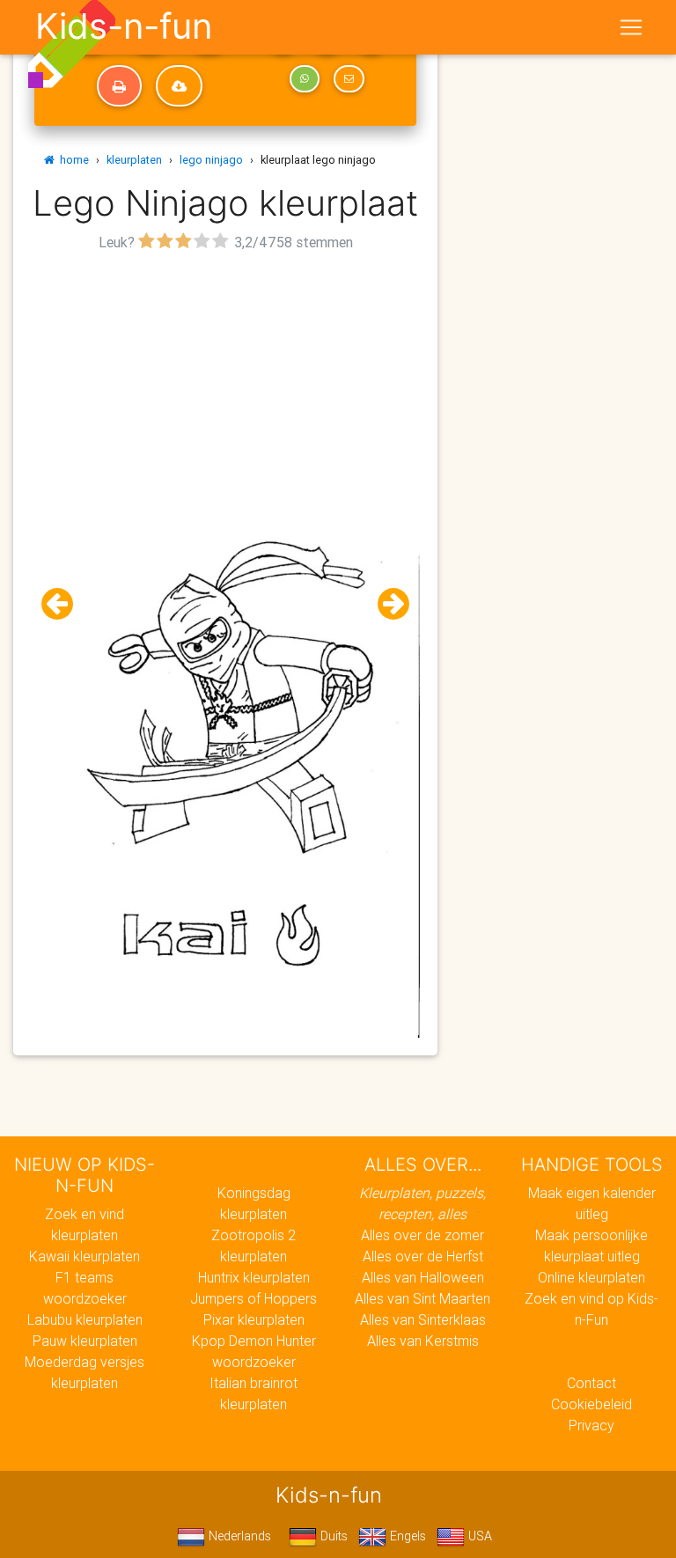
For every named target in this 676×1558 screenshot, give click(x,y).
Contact (591, 1383)
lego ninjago (211, 159)
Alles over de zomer (422, 1235)
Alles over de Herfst (423, 1256)
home (72, 159)
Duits (332, 1536)
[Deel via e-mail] (349, 79)
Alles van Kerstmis (423, 1340)
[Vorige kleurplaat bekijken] (64, 604)
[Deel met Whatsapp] (305, 79)
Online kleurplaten (591, 1277)
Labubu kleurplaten (85, 1319)
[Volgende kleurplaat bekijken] (386, 604)
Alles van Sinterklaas (423, 1319)
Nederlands (238, 1536)
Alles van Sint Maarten (422, 1298)
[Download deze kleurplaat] (179, 86)
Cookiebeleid (591, 1404)
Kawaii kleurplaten (84, 1256)
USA (478, 1536)
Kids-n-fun (123, 26)
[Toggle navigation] (631, 27)
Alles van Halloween (423, 1277)
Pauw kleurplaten (85, 1340)
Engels (406, 1536)
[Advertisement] (225, 379)
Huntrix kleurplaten (254, 1277)
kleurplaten (134, 159)
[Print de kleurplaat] (119, 86)
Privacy (591, 1425)
